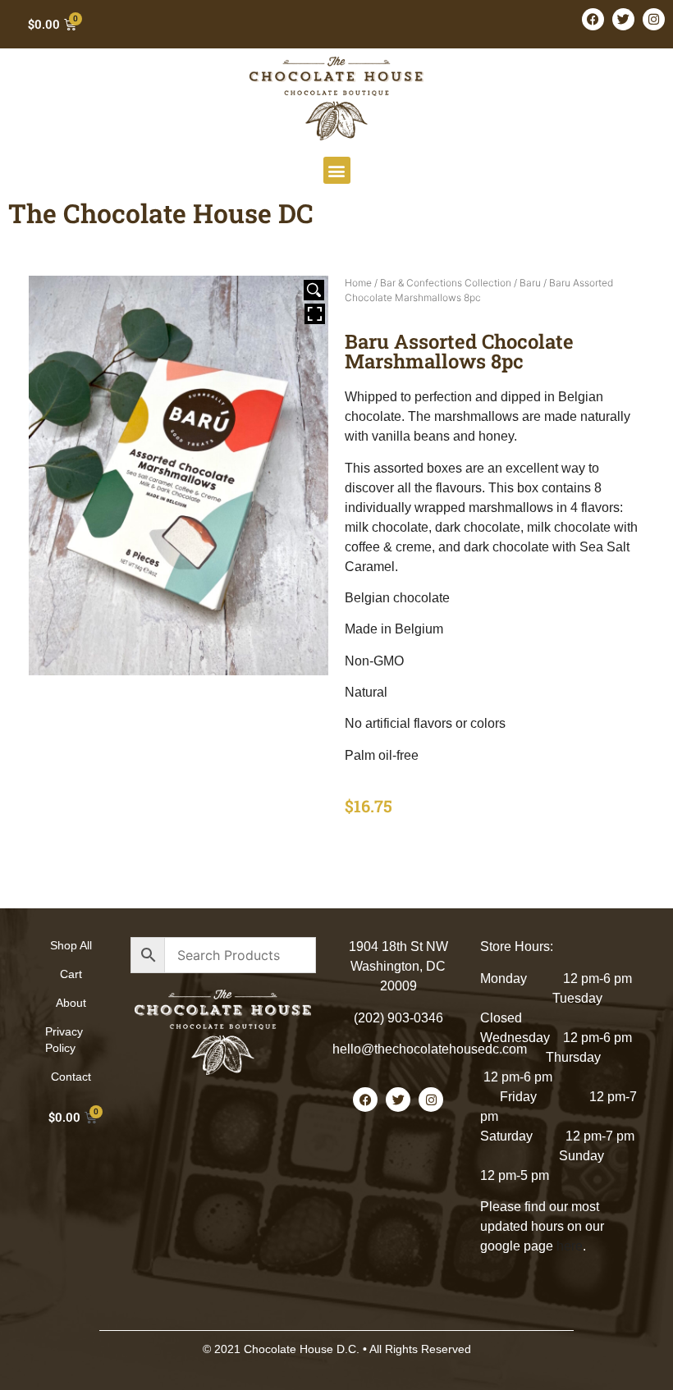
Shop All (71, 945)
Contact (71, 1076)
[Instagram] (654, 19)
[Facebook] (593, 19)
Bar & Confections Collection (445, 283)
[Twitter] (623, 19)
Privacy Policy (64, 1039)
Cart (71, 974)
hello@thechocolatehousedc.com (429, 1049)
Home (358, 283)
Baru (530, 283)
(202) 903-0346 (398, 1018)
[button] (336, 170)
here (569, 1246)
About (71, 1002)
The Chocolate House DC (161, 213)
